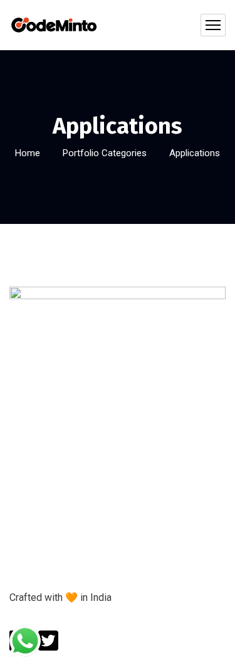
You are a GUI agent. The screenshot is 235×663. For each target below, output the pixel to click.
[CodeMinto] (53, 25)
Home (27, 153)
